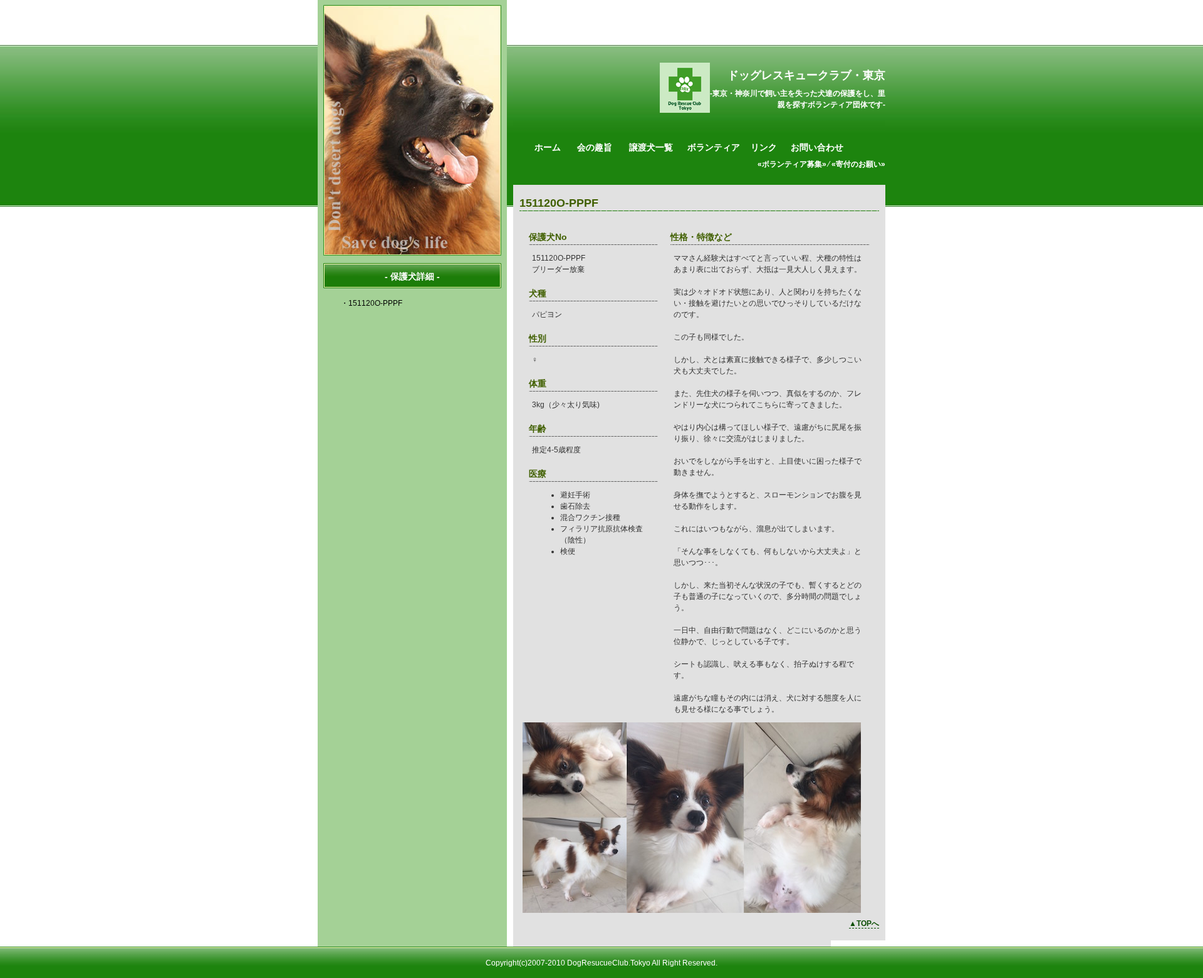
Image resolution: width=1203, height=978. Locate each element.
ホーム (547, 147)
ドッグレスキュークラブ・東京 (806, 75)
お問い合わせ (817, 147)
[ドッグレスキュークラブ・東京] (685, 110)
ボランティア (713, 147)
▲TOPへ (864, 923)
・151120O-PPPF (371, 303)
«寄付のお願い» (858, 164)
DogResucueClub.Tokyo (608, 963)
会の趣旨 (594, 147)
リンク (764, 147)
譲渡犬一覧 (651, 147)
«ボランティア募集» (792, 164)
